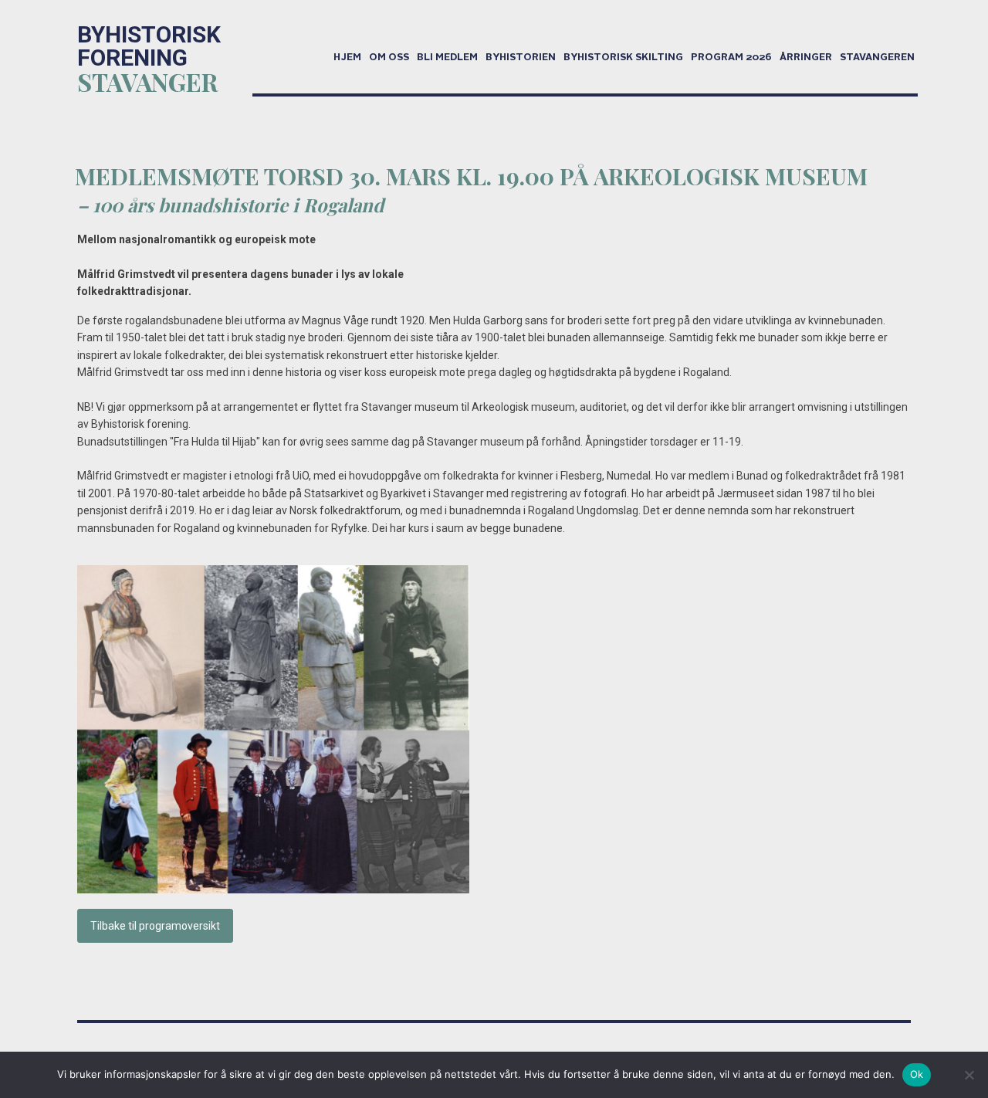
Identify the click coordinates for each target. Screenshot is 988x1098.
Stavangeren (877, 58)
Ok (917, 1074)
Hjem (347, 58)
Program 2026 (731, 58)
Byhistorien (521, 58)
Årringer (806, 58)
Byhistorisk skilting (623, 58)
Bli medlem (447, 58)
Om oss (389, 58)
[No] (968, 1075)
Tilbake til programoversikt (155, 926)
